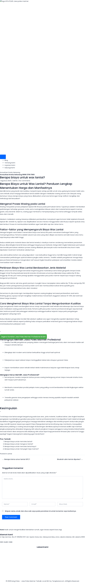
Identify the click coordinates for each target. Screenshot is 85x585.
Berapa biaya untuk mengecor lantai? (19, 444)
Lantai (9, 454)
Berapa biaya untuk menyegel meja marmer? (22, 449)
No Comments (24, 181)
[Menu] (3, 157)
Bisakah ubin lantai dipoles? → (70, 459)
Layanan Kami (10, 165)
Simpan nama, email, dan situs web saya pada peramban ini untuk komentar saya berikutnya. (40, 511)
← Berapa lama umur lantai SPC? (16, 459)
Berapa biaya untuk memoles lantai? (18, 442)
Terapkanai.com (58, 581)
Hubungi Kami (10, 168)
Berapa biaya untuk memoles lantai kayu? (20, 446)
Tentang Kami (10, 163)
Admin (15, 181)
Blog (6, 160)
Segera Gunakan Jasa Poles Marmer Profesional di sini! (23, 336)
